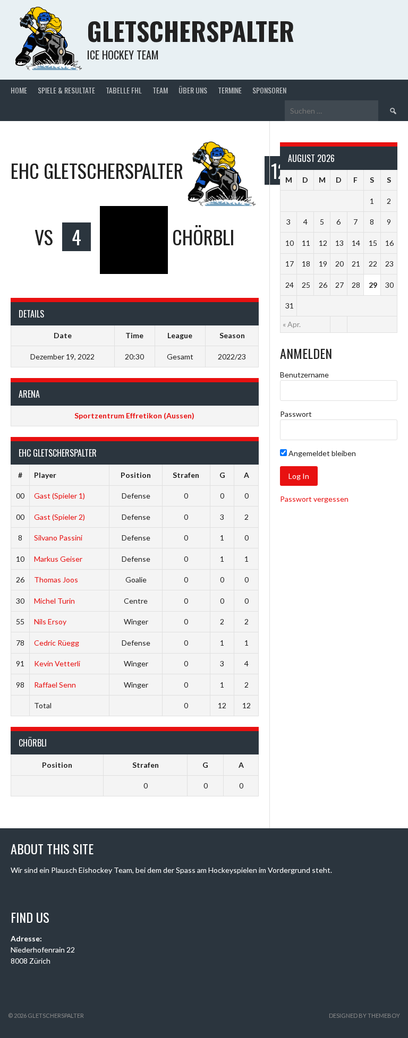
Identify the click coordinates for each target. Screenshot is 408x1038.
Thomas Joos (56, 579)
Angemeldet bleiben (321, 453)
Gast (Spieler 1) (59, 495)
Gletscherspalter (190, 30)
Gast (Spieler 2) (59, 516)
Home (19, 90)
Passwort (296, 413)
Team (160, 90)
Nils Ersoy (50, 621)
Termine (230, 90)
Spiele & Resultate (66, 90)
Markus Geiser (58, 558)
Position (136, 474)
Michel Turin (54, 600)
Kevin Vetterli (57, 663)
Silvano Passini (58, 537)
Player (45, 474)
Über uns (192, 90)
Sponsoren (269, 90)
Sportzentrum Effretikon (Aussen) (134, 415)
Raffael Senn (55, 684)
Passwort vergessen (314, 498)
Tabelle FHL (124, 90)
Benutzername (304, 374)
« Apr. (292, 324)
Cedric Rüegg (56, 642)
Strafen (186, 474)
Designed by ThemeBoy (364, 1015)
